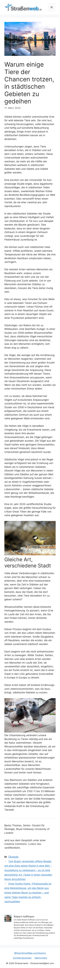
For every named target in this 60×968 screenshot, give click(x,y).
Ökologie (13, 856)
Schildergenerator (22, 957)
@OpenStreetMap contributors (30, 953)
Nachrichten (41, 957)
